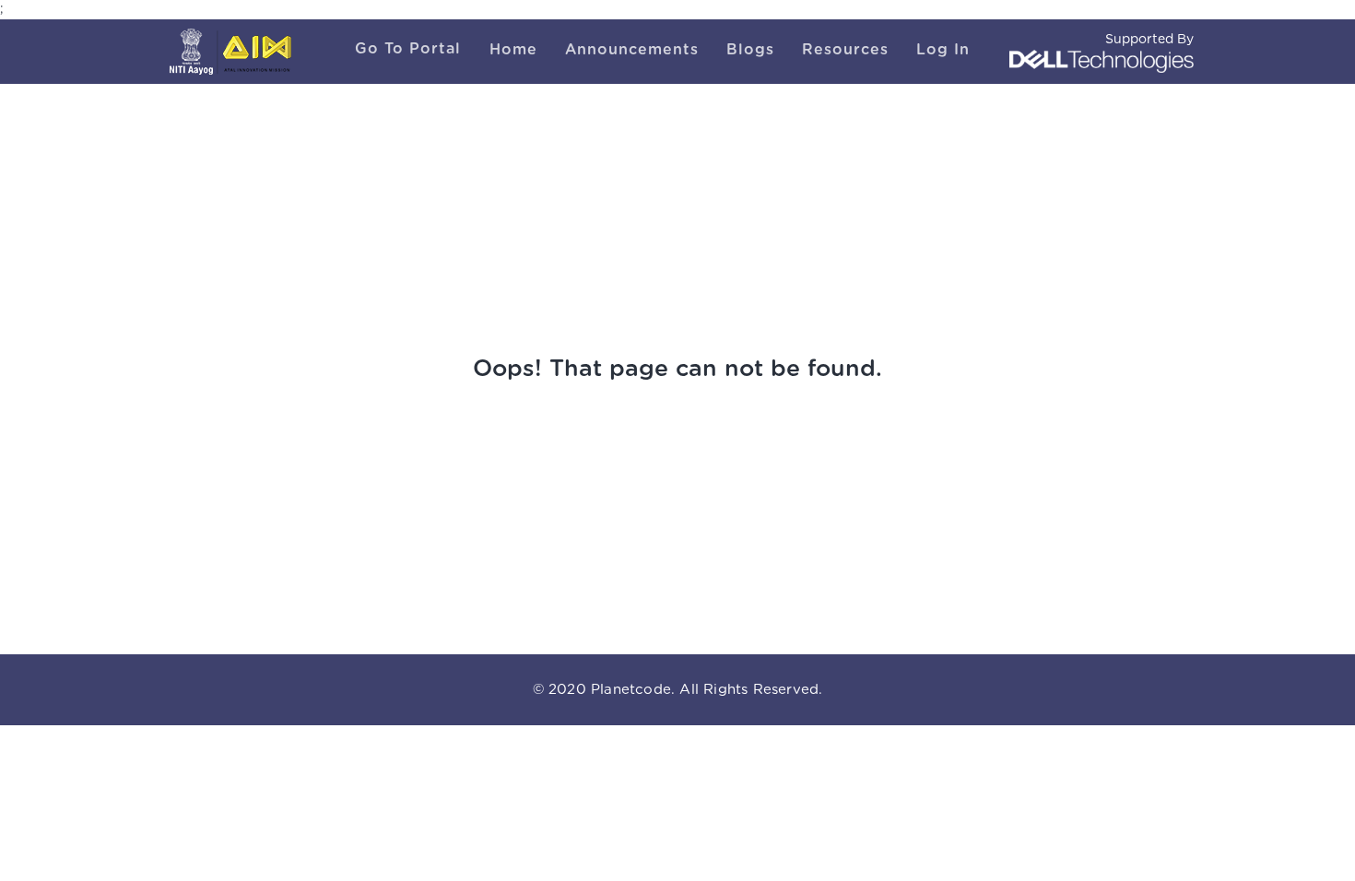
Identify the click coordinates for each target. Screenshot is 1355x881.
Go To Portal (408, 48)
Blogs (750, 49)
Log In (943, 49)
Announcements (632, 49)
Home (513, 49)
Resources (845, 49)
